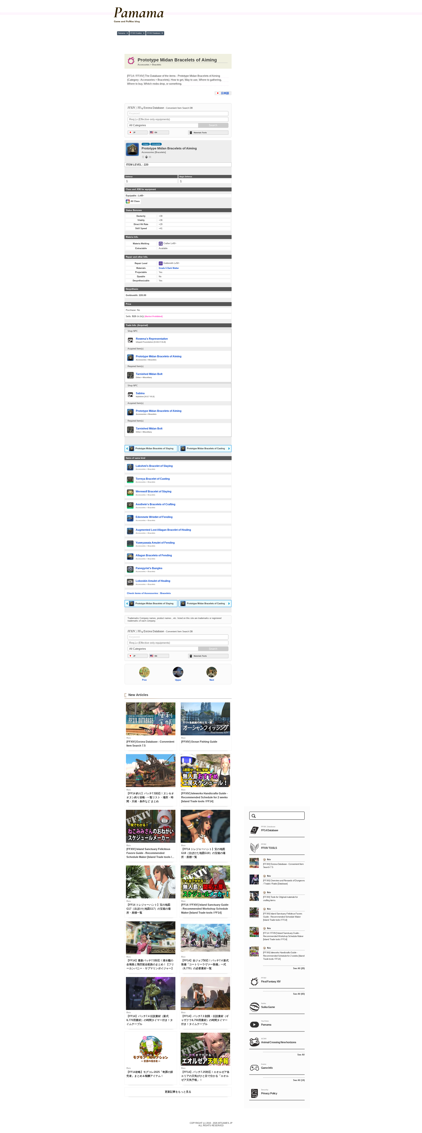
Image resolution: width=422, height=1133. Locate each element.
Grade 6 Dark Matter (169, 268)
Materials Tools (200, 133)
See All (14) (299, 1080)
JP (134, 132)
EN (156, 132)
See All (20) (299, 968)
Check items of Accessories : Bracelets (149, 593)
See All (301, 1054)
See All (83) (299, 994)
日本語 (225, 93)
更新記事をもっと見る (178, 1091)
